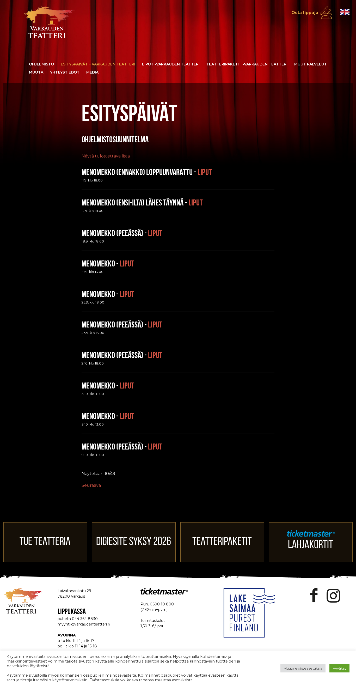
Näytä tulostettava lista (106, 156)
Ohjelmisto (41, 64)
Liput (205, 172)
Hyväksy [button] (339, 668)
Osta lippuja (304, 12)
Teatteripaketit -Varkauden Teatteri (246, 64)
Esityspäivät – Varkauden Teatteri (98, 64)
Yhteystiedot (64, 72)
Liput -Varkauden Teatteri (171, 64)
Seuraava (91, 485)
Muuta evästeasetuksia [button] (303, 668)
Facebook (314, 595)
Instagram (333, 595)
